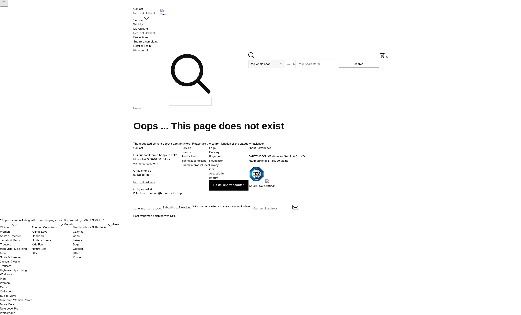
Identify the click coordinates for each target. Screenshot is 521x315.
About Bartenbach (259, 147)
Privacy (213, 165)
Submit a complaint (194, 160)
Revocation (216, 160)
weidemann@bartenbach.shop (162, 193)
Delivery (214, 152)
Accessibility (216, 173)
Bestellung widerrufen (228, 185)
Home (137, 108)
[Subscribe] (295, 209)
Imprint (213, 177)
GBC (212, 169)
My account (140, 50)
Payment (214, 156)
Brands (186, 152)
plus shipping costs (50, 220)
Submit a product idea (195, 165)
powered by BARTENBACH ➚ (86, 220)
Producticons (190, 156)
